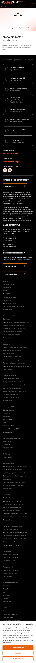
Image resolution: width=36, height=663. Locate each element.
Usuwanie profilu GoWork (11, 397)
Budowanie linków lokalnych (12, 501)
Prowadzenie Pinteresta (10, 570)
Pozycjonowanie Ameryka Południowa (15, 532)
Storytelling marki (8, 353)
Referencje (6, 611)
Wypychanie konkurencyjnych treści (14, 391)
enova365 (6, 416)
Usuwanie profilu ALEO (10, 394)
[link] (5, 170)
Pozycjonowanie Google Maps (12, 510)
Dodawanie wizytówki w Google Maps (15, 514)
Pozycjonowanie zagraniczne (12, 526)
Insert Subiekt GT (8, 426)
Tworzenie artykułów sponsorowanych (15, 347)
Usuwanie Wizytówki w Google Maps (15, 517)
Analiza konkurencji (9, 297)
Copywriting (6, 319)
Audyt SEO (6, 294)
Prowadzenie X (7, 567)
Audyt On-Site (7, 300)
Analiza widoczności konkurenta (13, 306)
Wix (4, 592)
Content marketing (9, 316)
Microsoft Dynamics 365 (11, 429)
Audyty (5, 281)
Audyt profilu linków (9, 303)
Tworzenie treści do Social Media (13, 325)
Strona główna (12, 28)
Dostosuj (18, 653)
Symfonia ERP (7, 419)
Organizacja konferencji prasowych (14, 482)
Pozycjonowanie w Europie (11, 545)
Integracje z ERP (8, 407)
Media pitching (7, 479)
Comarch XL (7, 413)
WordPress (6, 586)
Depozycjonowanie (9, 375)
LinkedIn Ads (7, 451)
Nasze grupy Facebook (10, 614)
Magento (6, 595)
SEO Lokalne (7, 495)
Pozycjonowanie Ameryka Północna (14, 536)
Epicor (5, 423)
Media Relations (8, 463)
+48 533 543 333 (2, 6)
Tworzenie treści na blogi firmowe (13, 360)
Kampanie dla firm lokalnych (12, 507)
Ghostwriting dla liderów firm (12, 357)
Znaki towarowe (8, 617)
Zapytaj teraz (9, 186)
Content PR (6, 344)
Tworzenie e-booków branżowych (14, 363)
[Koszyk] (34, 6)
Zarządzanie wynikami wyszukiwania (15, 382)
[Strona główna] (12, 2)
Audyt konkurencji (8, 498)
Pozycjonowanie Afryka (10, 529)
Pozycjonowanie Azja (10, 542)
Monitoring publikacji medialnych (13, 485)
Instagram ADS (8, 448)
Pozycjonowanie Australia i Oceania (14, 539)
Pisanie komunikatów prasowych (13, 350)
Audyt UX (6, 291)
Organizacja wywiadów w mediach (14, 473)
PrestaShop (6, 589)
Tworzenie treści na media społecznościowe (17, 366)
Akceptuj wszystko (18, 648)
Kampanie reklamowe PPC (11, 438)
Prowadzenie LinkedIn (10, 564)
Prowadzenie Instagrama (11, 557)
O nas (5, 608)
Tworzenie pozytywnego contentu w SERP (16, 322)
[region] (18, 642)
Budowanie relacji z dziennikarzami (14, 466)
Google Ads (6, 444)
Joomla (5, 598)
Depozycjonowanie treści (11, 379)
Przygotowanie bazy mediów (12, 470)
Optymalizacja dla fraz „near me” (13, 504)
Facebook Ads (7, 441)
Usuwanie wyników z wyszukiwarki (14, 385)
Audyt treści (7, 288)
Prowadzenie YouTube (10, 573)
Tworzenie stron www (10, 583)
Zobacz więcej (7, 310)
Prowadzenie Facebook (10, 554)
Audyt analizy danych (10, 284)
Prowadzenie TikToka (10, 561)
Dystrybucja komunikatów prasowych (15, 476)
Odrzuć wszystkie (18, 659)
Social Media (7, 551)
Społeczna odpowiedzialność (12, 620)
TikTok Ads (6, 454)
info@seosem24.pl (6, 6)
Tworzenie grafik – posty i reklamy (14, 328)
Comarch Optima (8, 410)
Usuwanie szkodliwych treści (12, 388)
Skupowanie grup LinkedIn (11, 335)
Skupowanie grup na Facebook (13, 332)
